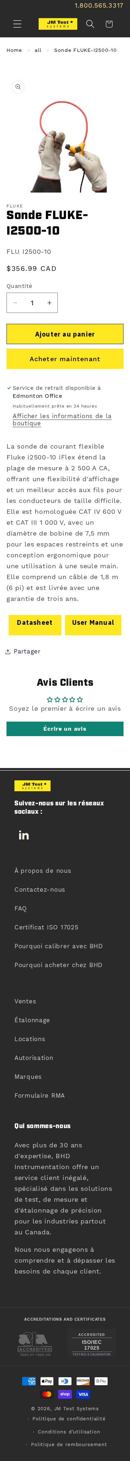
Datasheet (35, 622)
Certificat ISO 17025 (46, 927)
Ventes (25, 1001)
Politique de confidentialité (69, 1418)
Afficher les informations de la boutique (62, 419)
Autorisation (33, 1057)
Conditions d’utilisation (69, 1432)
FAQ (20, 908)
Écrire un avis (64, 728)
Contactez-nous (39, 889)
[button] (17, 24)
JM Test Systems (76, 1408)
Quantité (19, 285)
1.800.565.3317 (99, 5)
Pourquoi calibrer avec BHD (58, 946)
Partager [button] (27, 651)
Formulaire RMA (39, 1095)
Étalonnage (32, 1020)
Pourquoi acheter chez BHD (58, 965)
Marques (28, 1076)
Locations (29, 1039)
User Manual (93, 622)
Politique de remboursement (69, 1444)
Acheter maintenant (65, 359)
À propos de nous (43, 870)
